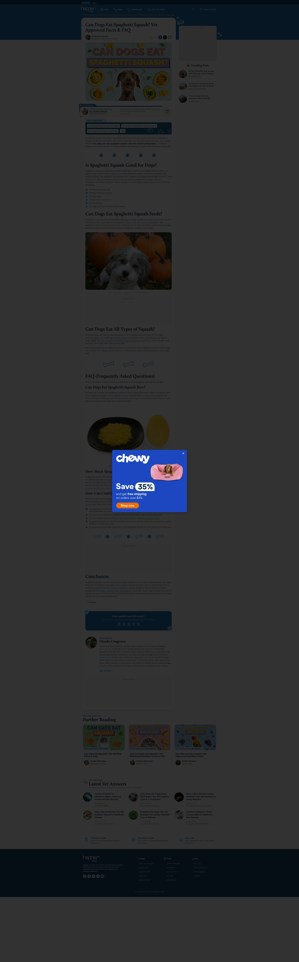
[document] (149, 481)
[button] (183, 453)
